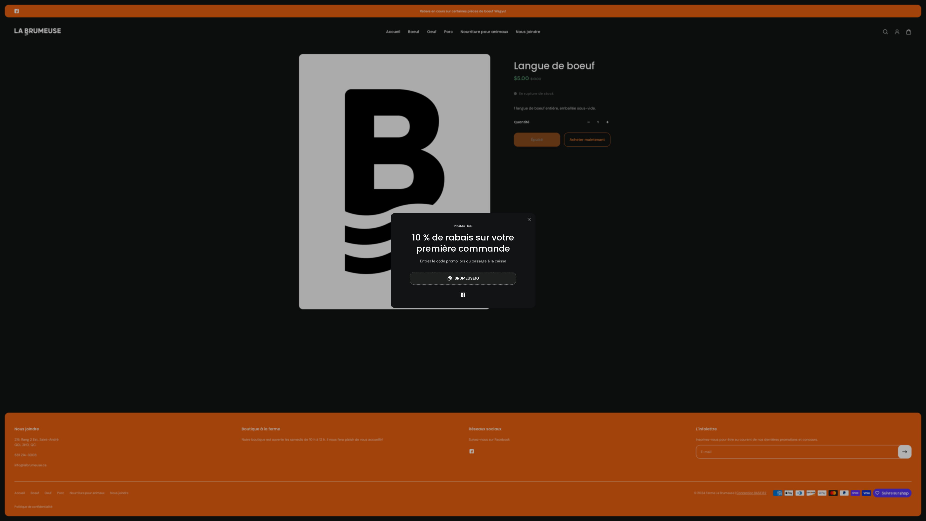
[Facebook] (463, 294)
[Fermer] (529, 219)
